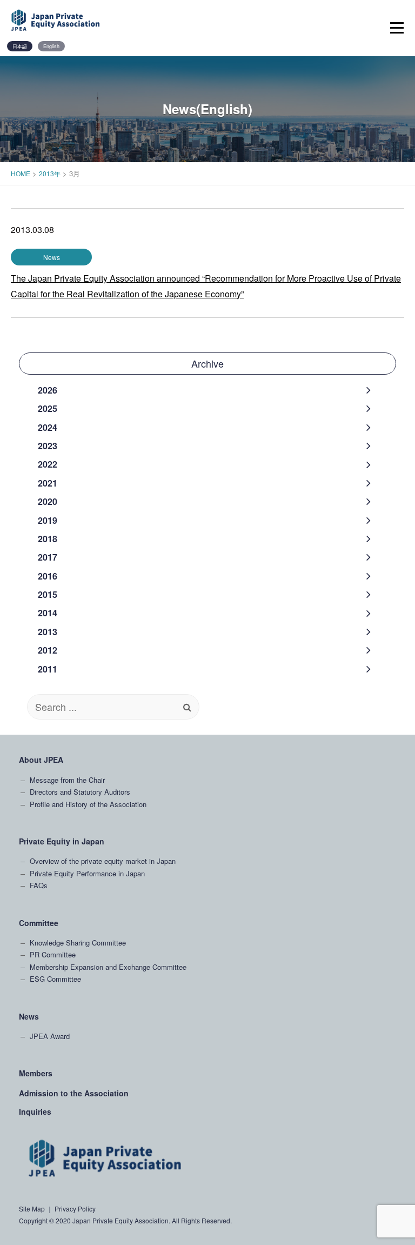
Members (35, 1073)
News (29, 1016)
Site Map (32, 1208)
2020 (47, 501)
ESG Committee (55, 979)
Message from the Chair (67, 780)
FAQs (39, 885)
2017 (47, 557)
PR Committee (53, 954)
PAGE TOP (396, 1085)
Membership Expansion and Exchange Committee (108, 967)
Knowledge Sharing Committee (78, 942)
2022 (47, 464)
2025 (47, 408)
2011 (47, 669)
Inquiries (35, 1111)
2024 (47, 427)
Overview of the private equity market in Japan (103, 861)
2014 (47, 613)
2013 (47, 631)
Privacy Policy (75, 1208)
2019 (47, 520)
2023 (47, 446)
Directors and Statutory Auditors (80, 792)
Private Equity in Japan (61, 841)
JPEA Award (50, 1036)
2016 (47, 576)
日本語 (19, 46)
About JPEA (41, 759)
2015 (47, 594)
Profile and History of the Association (88, 804)
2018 (47, 538)
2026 (47, 390)
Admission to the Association (74, 1093)
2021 (47, 483)
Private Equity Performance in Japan (87, 873)
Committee (38, 922)
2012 (47, 650)
